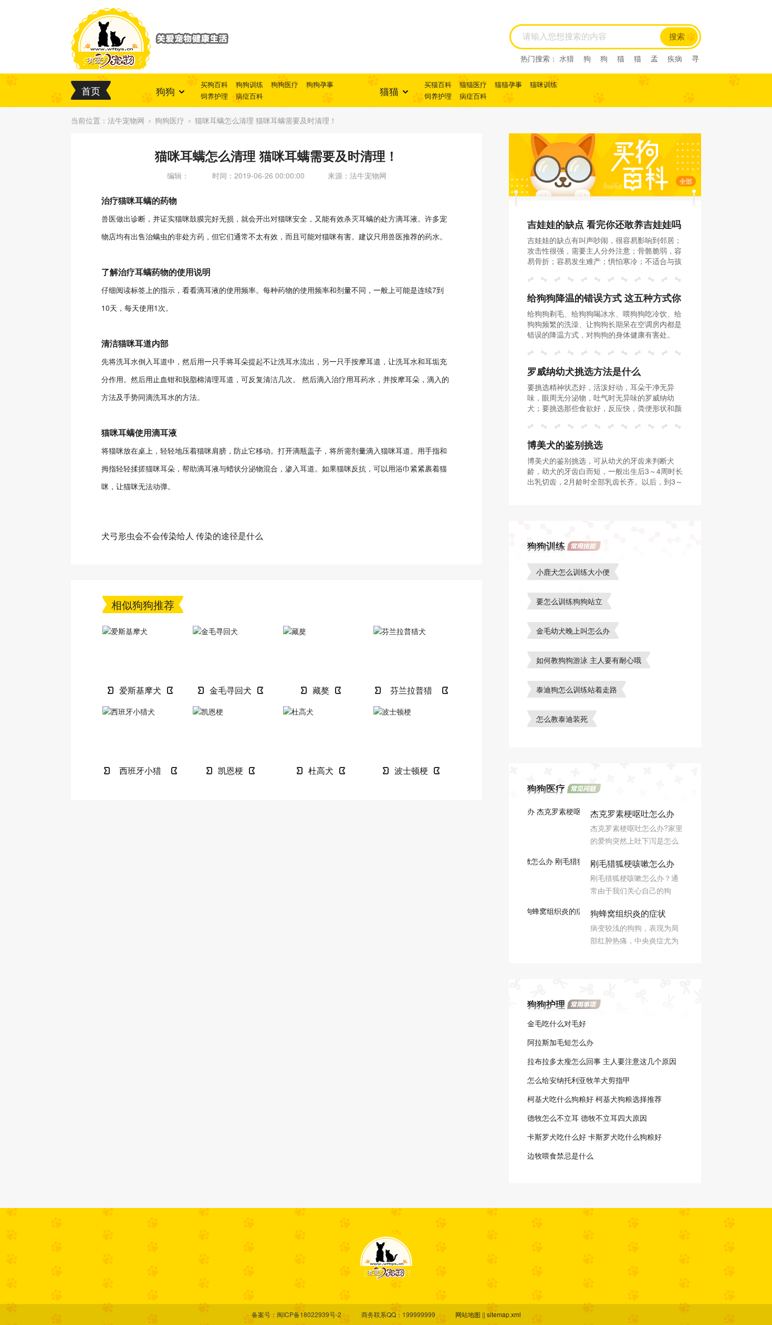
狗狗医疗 (284, 84)
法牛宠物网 (126, 120)
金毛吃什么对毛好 (556, 1023)
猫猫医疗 (473, 84)
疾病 (674, 58)
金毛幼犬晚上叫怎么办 (573, 630)
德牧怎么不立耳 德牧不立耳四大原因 (587, 1117)
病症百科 (249, 96)
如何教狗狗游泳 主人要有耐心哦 (588, 660)
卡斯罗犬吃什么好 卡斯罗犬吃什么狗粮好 (594, 1136)
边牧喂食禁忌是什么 (560, 1155)
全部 (686, 180)
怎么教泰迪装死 (562, 718)
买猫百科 (438, 84)
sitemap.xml (504, 1314)
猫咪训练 (543, 84)
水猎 (566, 58)
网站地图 (468, 1314)
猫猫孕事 (508, 84)
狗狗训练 (249, 84)
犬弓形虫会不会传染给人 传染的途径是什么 (182, 536)
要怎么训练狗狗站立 (569, 601)
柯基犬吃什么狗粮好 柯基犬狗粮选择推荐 (594, 1098)
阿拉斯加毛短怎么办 (560, 1042)
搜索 (677, 37)
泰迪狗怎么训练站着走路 (576, 689)
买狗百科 (214, 84)
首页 (90, 90)
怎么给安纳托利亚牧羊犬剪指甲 (578, 1080)
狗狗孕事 (319, 84)
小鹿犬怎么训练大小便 (573, 571)
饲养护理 (214, 96)
